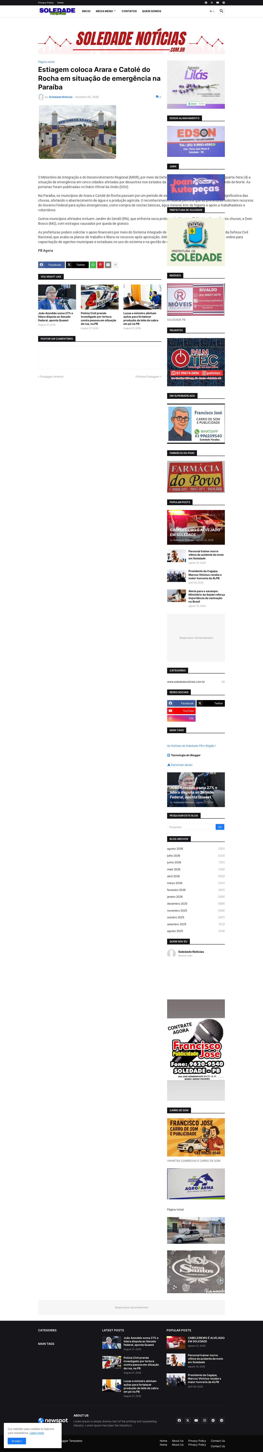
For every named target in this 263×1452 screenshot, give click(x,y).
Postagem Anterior (52, 376)
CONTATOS (129, 11)
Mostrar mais (185, 955)
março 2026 (196, 883)
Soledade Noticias (191, 952)
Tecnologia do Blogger (186, 755)
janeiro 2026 (196, 896)
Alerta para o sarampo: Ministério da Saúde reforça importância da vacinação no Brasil (206, 596)
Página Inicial (175, 1209)
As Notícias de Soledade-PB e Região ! (191, 745)
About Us (177, 1440)
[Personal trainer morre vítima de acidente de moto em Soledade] (176, 556)
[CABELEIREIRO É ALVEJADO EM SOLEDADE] (176, 1342)
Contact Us (218, 1440)
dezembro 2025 (196, 903)
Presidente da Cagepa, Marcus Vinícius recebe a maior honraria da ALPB (205, 574)
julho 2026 (196, 855)
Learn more (37, 1432)
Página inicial (46, 62)
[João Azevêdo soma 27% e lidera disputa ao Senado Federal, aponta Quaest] (57, 297)
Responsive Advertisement (196, 637)
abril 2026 (196, 876)
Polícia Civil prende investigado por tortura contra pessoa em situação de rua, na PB (98, 318)
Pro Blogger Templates (68, 1440)
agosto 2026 (196, 848)
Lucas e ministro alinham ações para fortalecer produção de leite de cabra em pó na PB (140, 318)
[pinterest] (224, 2)
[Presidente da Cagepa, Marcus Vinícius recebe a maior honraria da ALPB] (176, 575)
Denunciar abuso (181, 764)
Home (60, 2)
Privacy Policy (46, 2)
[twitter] (212, 2)
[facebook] (206, 2)
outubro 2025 (196, 917)
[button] (212, 11)
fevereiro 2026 (196, 889)
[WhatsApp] (93, 265)
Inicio (86, 11)
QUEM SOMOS (151, 11)
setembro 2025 (196, 924)
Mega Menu (104, 11)
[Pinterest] (100, 265)
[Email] (108, 265)
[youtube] (217, 2)
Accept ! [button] (17, 1441)
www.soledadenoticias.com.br (196, 681)
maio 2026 (196, 869)
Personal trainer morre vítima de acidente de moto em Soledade (206, 555)
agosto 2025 (196, 931)
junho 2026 (196, 862)
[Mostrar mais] (115, 265)
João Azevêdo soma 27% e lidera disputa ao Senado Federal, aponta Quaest (55, 316)
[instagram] (204, 1420)
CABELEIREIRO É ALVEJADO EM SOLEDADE (206, 1339)
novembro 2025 (196, 910)
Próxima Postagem (147, 376)
